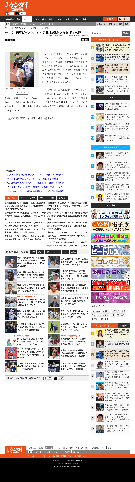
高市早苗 (104, 319)
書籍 (84, 19)
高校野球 (106, 311)
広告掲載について (59, 460)
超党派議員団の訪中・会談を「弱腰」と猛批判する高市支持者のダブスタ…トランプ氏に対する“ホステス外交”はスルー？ (25, 206)
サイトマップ (45, 456)
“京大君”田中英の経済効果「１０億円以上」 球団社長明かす (35, 183)
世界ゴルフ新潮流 (23, 336)
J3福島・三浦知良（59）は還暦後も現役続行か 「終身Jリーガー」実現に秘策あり (30, 366)
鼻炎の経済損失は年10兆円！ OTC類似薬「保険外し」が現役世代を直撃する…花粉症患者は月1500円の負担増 (67, 225)
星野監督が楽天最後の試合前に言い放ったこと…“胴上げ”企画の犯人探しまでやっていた (31, 302)
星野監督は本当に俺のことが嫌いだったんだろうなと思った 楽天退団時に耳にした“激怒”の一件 (74, 341)
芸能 (18, 19)
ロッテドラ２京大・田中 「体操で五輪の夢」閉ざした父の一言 (37, 187)
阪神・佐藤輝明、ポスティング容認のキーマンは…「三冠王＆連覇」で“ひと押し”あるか (31, 314)
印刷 (86, 40)
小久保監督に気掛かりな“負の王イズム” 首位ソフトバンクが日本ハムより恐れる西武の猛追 (31, 327)
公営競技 (76, 19)
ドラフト (75, 90)
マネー (42, 198)
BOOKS (62, 198)
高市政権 (115, 311)
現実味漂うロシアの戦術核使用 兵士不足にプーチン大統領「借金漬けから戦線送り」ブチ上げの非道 (25, 216)
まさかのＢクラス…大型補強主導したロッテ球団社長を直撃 (35, 191)
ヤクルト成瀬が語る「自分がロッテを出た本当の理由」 (33, 179)
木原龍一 (95, 319)
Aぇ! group (96, 311)
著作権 (63, 456)
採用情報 (79, 460)
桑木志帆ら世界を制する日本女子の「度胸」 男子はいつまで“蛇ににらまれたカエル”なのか (31, 341)
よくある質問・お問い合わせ (67, 464)
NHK (112, 315)
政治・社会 (11, 198)
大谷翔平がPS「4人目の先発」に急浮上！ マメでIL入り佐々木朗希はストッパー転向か (74, 327)
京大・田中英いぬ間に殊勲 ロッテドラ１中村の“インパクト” (35, 174)
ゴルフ (40, 252)
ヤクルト (80, 62)
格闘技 (48, 252)
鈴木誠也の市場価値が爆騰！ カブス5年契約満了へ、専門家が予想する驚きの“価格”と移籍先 (74, 353)
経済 (44, 19)
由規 (71, 94)
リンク (70, 456)
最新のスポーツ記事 (17, 252)
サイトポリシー (32, 456)
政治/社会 (10, 19)
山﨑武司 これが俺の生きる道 (27, 296)
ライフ (36, 19)
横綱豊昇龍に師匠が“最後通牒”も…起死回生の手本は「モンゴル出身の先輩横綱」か (74, 288)
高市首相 (120, 315)
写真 (103, 448)
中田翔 (45, 94)
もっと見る (110, 98)
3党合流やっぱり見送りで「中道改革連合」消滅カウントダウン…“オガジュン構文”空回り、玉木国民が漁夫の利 (67, 206)
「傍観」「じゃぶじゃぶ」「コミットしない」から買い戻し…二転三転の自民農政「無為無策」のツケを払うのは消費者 (67, 235)
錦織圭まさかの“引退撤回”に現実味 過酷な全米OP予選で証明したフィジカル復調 (74, 301)
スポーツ (27, 19)
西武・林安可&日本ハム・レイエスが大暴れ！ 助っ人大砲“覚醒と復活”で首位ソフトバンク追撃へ (31, 275)
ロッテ (47, 54)
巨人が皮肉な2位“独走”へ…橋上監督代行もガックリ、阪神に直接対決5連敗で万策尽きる (74, 262)
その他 (65, 252)
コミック (59, 19)
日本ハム (55, 94)
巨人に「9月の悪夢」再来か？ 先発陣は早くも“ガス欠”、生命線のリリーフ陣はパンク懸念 (74, 314)
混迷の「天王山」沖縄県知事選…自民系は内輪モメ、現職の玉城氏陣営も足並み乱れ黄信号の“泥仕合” (67, 216)
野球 (33, 252)
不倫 (123, 311)
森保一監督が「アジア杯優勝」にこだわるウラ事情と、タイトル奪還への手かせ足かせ (31, 288)
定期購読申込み (80, 456)
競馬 (67, 19)
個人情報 (55, 456)
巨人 (93, 315)
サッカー (57, 252)
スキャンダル (103, 315)
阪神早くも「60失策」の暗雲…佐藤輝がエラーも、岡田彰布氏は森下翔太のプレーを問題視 (74, 366)
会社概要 (71, 460)
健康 (50, 19)
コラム (73, 252)
